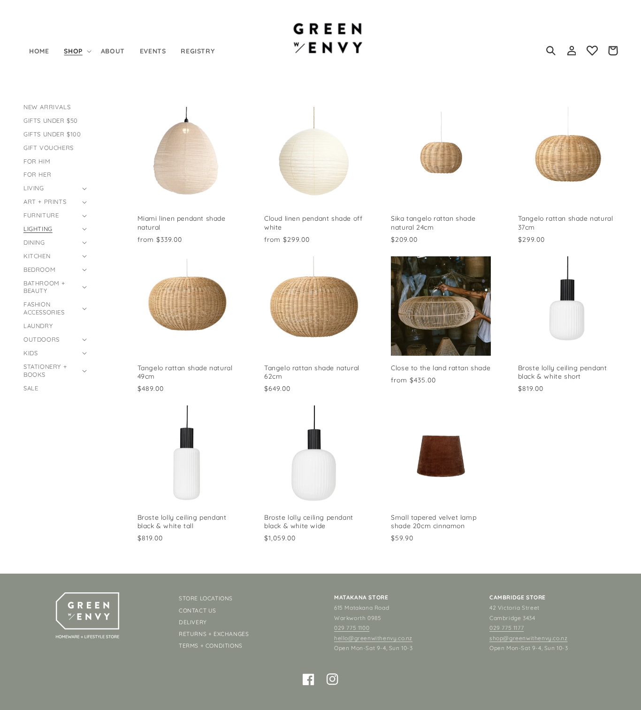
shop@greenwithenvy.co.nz (528, 638)
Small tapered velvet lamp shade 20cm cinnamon (433, 521)
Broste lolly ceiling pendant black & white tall (182, 521)
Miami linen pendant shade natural (181, 222)
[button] (76, 51)
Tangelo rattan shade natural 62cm (311, 372)
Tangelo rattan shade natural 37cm (565, 222)
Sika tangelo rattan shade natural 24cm (433, 222)
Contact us (197, 610)
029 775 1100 (351, 627)
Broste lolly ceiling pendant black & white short (562, 372)
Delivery (193, 622)
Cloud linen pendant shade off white (313, 222)
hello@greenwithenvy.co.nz (373, 638)
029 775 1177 (506, 627)
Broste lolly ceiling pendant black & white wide (308, 521)
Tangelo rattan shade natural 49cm (185, 372)
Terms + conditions (211, 645)
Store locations (206, 598)
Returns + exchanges (214, 633)
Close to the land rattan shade (440, 368)
